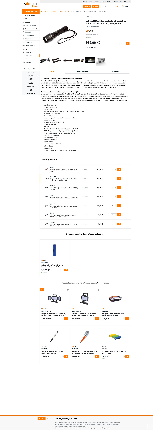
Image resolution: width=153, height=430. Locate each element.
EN (129, 1)
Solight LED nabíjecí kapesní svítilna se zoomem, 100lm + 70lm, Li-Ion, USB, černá (62, 216)
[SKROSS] (31, 86)
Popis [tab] (52, 71)
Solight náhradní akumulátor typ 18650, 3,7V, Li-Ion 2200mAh (52, 266)
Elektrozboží (28, 32)
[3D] (68, 290)
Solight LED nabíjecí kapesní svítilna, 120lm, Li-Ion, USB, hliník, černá (63, 225)
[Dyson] (31, 75)
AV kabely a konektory (30, 18)
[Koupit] (127, 43)
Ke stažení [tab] (115, 71)
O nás (90, 1)
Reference (96, 1)
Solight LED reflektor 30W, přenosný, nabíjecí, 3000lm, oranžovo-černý (53, 314)
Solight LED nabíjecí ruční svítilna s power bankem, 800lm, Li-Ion (63, 206)
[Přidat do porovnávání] (88, 17)
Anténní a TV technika (30, 15)
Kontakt (116, 1)
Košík (126, 6)
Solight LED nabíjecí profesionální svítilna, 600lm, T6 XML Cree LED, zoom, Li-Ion (63, 179)
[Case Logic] (31, 79)
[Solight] (31, 72)
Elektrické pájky (28, 22)
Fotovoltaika (28, 62)
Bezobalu (109, 1)
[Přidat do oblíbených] (91, 17)
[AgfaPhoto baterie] (31, 93)
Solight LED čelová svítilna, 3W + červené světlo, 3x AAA (113, 314)
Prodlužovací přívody (30, 45)
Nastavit (49, 418)
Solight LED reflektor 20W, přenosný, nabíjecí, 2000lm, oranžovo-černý (84, 314)
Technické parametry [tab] (83, 71)
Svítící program (28, 55)
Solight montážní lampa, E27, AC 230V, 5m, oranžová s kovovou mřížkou (84, 352)
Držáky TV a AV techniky (30, 25)
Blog (103, 1)
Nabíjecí (67, 11)
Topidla (27, 49)
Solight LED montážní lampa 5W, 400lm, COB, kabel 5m (52, 352)
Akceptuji (41, 418)
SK (125, 1)
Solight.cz (84, 1)
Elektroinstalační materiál (31, 28)
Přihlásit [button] (95, 6)
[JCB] (31, 89)
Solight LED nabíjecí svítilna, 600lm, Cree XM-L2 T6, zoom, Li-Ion (63, 188)
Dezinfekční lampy (29, 35)
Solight (46, 11)
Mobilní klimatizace (29, 42)
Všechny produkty (31, 11)
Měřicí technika (28, 39)
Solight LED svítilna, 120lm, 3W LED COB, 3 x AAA (114, 352)
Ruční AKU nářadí (29, 52)
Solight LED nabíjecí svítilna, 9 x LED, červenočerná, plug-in (63, 170)
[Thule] (31, 82)
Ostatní (27, 59)
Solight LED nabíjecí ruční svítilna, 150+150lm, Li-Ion (63, 197)
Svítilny (60, 11)
